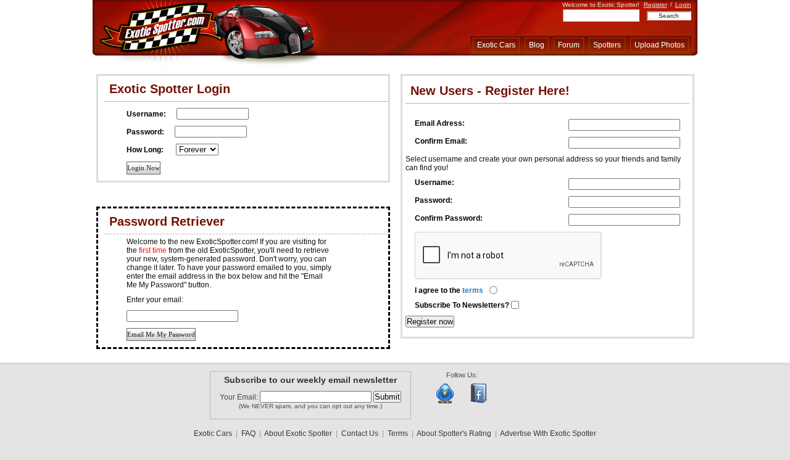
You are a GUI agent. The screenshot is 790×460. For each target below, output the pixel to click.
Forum (569, 45)
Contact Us (359, 433)
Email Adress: (440, 123)
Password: (433, 200)
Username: (434, 182)
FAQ (248, 433)
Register (655, 4)
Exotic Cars (496, 45)
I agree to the (449, 290)
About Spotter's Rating (454, 433)
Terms (398, 433)
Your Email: (240, 397)
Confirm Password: (449, 218)
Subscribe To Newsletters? (463, 305)
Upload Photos (659, 45)
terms (472, 290)
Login (683, 4)
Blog (536, 45)
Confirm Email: (441, 141)
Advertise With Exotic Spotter (548, 433)
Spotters (607, 45)
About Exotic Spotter (298, 433)
